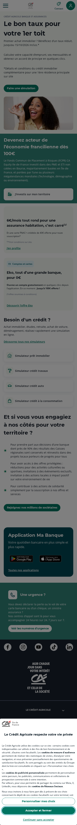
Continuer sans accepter (38, 819)
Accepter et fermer (38, 810)
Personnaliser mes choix (38, 801)
